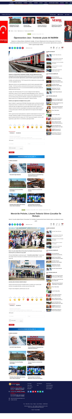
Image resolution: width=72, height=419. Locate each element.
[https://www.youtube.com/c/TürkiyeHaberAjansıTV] (35, 391)
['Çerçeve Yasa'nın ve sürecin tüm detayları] (35, 183)
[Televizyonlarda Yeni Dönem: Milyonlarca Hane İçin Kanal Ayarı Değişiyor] (35, 198)
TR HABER (11, 2)
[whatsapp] (15, 48)
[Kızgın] (28, 125)
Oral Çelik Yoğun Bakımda (15, 174)
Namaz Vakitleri (49, 388)
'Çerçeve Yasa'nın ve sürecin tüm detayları (35, 190)
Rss (24, 403)
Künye (31, 403)
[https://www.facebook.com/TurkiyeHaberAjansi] (28, 391)
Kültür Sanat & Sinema (53, 2)
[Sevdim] (19, 125)
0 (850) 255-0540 (14, 399)
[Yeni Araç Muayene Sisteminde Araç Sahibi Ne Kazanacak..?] (35, 168)
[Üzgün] (41, 125)
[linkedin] (20, 48)
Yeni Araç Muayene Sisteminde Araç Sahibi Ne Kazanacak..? (35, 175)
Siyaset (41, 2)
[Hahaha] (32, 125)
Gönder (11, 152)
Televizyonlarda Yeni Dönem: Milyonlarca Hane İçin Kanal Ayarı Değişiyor (35, 205)
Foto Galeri (61, 14)
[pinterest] (23, 48)
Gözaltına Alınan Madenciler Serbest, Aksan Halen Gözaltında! (17, 205)
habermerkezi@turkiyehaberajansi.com (18, 398)
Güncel (30, 2)
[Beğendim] (10, 125)
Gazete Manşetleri (49, 385)
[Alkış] (14, 125)
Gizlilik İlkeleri (45, 403)
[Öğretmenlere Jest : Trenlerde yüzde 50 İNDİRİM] (27, 61)
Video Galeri (53, 14)
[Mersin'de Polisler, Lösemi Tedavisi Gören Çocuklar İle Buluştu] (27, 238)
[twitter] (12, 48)
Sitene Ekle (28, 403)
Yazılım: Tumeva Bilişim (35, 409)
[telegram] (17, 48)
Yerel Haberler (39, 383)
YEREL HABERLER (18, 2)
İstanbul (25, 2)
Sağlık (45, 2)
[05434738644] (40, 391)
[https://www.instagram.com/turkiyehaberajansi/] (33, 391)
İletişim (34, 403)
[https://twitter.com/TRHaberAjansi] (31, 391)
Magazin (62, 2)
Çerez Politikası (39, 403)
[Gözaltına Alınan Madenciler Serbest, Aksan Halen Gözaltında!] (17, 198)
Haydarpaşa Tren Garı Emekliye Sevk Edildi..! (16, 190)
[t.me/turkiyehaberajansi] (42, 391)
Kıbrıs (66, 2)
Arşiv (38, 385)
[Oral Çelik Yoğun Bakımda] (17, 168)
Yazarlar (67, 14)
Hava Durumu (48, 383)
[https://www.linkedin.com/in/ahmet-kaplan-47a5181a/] (38, 391)
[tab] (12, 132)
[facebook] (10, 48)
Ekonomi (36, 2)
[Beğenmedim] (23, 125)
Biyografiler (29, 388)
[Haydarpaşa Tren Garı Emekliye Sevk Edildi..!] (17, 183)
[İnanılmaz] (36, 125)
